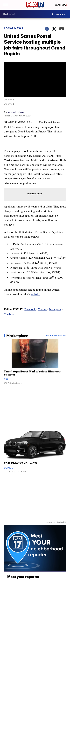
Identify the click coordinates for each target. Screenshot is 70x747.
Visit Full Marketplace (55, 336)
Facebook (30, 309)
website (35, 294)
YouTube (9, 314)
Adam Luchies (16, 112)
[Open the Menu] (5, 5)
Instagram (55, 309)
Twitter (42, 309)
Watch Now (60, 5)
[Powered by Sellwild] (61, 522)
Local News (13, 28)
